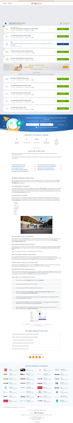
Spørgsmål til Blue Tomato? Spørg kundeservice (45, 168)
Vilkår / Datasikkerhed (53, 127)
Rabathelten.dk (9, 407)
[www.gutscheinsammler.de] (35, 413)
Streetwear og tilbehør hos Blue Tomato (18, 164)
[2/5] (33, 357)
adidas (15, 183)
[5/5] (43, 357)
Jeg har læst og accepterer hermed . (47, 127)
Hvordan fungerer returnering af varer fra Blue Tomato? (46, 166)
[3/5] (36, 357)
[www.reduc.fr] (37, 413)
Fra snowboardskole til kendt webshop (18, 166)
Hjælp (31, 409)
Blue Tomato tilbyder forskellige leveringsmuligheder (46, 164)
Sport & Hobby (14, 407)
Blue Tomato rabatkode (21, 407)
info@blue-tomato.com (45, 272)
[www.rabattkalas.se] (40, 413)
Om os (28, 409)
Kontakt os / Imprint (43, 409)
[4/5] (39, 357)
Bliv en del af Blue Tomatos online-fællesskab (19, 169)
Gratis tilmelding (60, 124)
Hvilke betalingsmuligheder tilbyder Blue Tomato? (20, 171)
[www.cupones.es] (39, 413)
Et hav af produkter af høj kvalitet (17, 168)
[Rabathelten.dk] (36, 4)
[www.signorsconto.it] (42, 413)
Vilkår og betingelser (36, 409)
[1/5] (30, 357)
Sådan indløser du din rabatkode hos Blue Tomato (46, 169)
